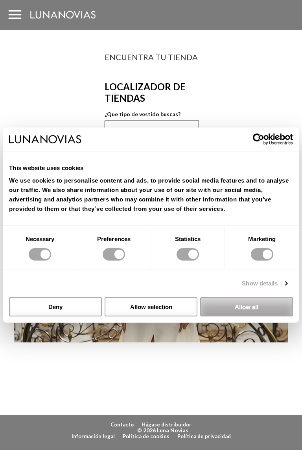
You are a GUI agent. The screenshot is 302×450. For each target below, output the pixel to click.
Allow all (246, 306)
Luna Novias (63, 15)
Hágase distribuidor (167, 424)
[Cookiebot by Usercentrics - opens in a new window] (258, 139)
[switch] (114, 254)
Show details (260, 283)
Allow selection (151, 306)
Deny (55, 306)
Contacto (122, 424)
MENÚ (15, 15)
